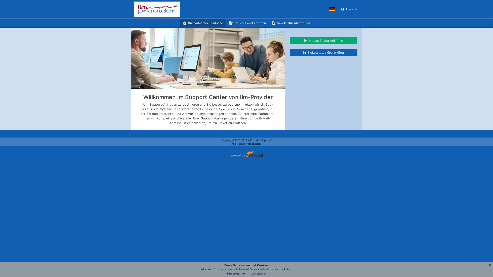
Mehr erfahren (259, 273)
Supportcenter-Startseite (206, 23)
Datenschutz (329, 134)
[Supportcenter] (154, 9)
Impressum (350, 134)
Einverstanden (236, 273)
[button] (333, 9)
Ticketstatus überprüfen (293, 23)
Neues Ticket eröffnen (250, 23)
